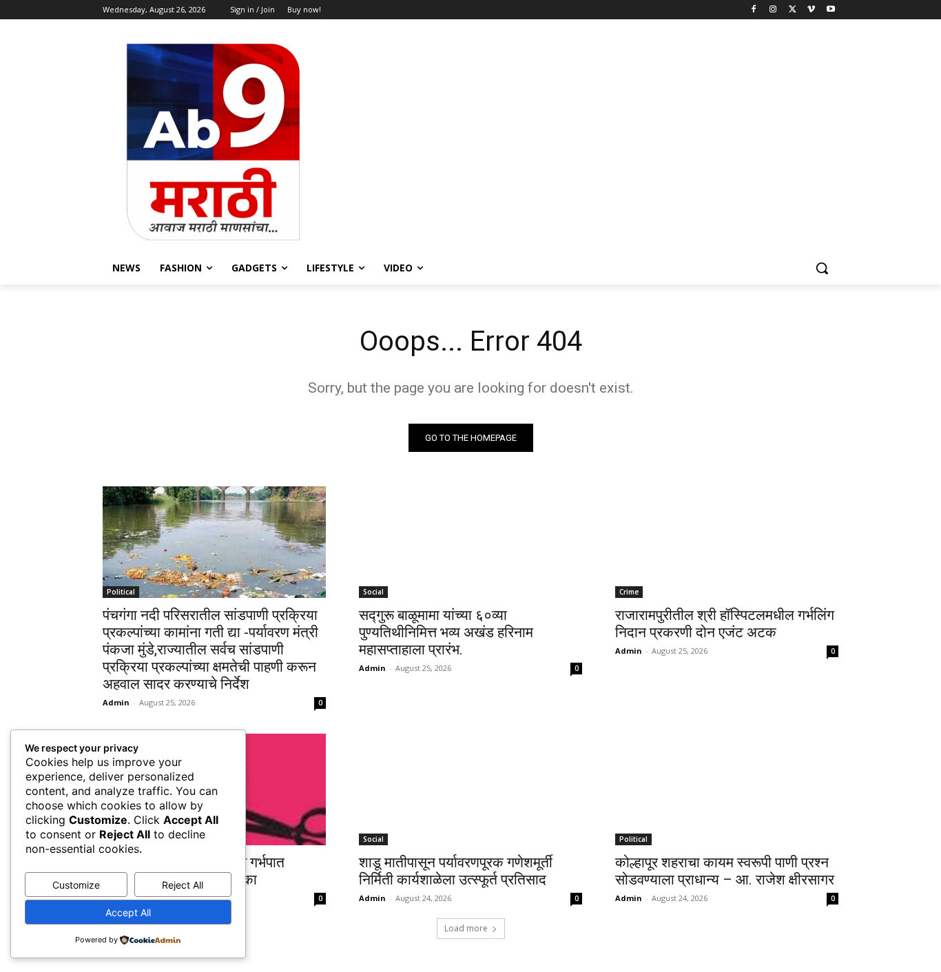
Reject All (182, 885)
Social (373, 592)
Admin (116, 702)
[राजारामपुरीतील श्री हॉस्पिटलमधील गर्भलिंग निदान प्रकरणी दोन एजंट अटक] (726, 542)
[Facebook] (754, 10)
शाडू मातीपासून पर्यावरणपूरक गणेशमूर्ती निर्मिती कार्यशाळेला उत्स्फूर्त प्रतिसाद (455, 871)
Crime (629, 592)
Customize (76, 885)
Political (121, 592)
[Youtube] (830, 10)
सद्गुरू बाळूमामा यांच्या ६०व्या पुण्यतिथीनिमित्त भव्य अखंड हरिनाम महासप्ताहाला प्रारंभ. (446, 632)
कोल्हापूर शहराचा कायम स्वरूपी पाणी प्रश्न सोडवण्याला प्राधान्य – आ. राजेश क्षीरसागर (724, 871)
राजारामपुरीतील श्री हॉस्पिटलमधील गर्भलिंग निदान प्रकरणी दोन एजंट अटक (724, 624)
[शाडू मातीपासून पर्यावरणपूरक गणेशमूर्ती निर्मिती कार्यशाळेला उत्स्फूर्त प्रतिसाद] (470, 789)
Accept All (128, 912)
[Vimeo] (811, 10)
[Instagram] (773, 10)
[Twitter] (792, 10)
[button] (821, 268)
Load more (466, 928)
